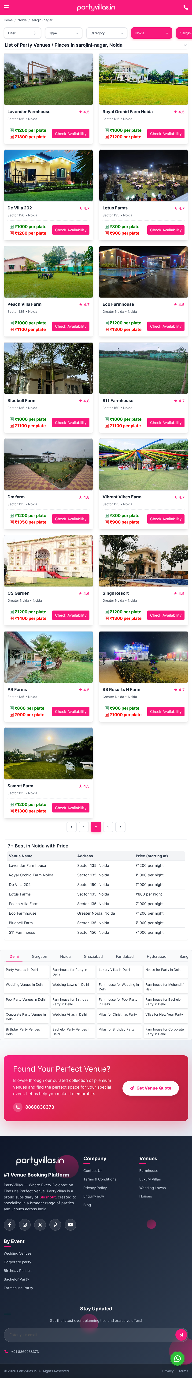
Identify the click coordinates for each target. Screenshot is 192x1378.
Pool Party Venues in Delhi (25, 999)
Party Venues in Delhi (22, 970)
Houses (145, 1196)
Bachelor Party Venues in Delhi (71, 1031)
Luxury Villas (150, 1179)
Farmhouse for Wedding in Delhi (119, 986)
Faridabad (125, 956)
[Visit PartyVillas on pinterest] (55, 1225)
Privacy (168, 1371)
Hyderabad (156, 956)
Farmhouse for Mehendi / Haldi (164, 986)
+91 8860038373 (25, 1352)
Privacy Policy (95, 1188)
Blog (87, 1205)
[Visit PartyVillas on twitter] (40, 1225)
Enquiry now (93, 1196)
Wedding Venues (18, 1253)
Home (8, 20)
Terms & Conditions (99, 1179)
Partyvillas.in (27, 1371)
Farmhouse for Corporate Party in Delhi (164, 1031)
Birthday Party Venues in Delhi (24, 1031)
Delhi (14, 956)
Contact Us (92, 1170)
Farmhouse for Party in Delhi (69, 972)
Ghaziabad (93, 956)
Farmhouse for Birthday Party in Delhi (70, 1001)
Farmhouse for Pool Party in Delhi (118, 1001)
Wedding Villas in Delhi (69, 1014)
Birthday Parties (18, 1270)
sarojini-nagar (42, 20)
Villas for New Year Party (164, 1014)
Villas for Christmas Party (118, 1014)
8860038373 (39, 1107)
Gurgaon (39, 956)
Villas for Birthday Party (117, 1029)
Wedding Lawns (152, 1188)
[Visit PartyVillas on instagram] (25, 1225)
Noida (22, 20)
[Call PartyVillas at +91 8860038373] (186, 7)
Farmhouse (148, 1170)
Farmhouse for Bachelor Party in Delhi (163, 1001)
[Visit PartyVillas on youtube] (70, 1225)
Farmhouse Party (18, 1288)
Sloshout (48, 1197)
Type (53, 33)
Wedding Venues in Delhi (24, 984)
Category (97, 33)
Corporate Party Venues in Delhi (26, 1016)
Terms (183, 1371)
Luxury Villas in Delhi (114, 970)
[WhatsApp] (177, 1359)
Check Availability (71, 133)
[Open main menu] (6, 7)
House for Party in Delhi (163, 970)
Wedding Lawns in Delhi (70, 984)
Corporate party (17, 1262)
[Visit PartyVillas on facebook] (9, 1225)
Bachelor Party (16, 1279)
